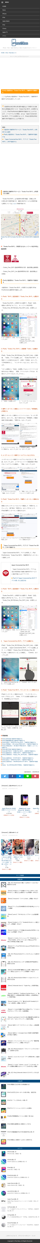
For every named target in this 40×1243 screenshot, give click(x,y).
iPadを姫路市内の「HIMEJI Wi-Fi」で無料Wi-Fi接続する (17, 753)
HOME (4, 6)
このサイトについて (11, 1235)
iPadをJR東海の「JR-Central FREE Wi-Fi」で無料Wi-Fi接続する (20, 744)
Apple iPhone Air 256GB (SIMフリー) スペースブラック (9, 810)
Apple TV (5, 32)
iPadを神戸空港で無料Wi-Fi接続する (12, 749)
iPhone (4, 13)
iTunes (4, 28)
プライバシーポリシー (24, 1235)
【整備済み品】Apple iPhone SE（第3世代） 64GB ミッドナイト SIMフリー (24, 811)
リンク (33, 1235)
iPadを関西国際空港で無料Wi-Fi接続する (13, 740)
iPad (3, 17)
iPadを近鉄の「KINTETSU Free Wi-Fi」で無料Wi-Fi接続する (19, 742)
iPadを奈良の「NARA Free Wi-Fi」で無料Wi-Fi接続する (17, 760)
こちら (14, 203)
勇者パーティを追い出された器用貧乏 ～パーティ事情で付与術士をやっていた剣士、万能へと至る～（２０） (6, 861)
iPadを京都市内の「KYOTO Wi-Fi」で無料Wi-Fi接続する (17, 758)
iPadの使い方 (12, 52)
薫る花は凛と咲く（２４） (29, 856)
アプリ (4, 36)
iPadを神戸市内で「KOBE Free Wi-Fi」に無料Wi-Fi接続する (18, 751)
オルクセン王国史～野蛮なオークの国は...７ (18, 857)
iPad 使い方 (20, 42)
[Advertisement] (20, 72)
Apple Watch (6, 21)
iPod (3, 25)
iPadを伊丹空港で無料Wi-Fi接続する (12, 739)
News (4, 10)
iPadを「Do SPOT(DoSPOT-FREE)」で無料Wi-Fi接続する (18, 765)
